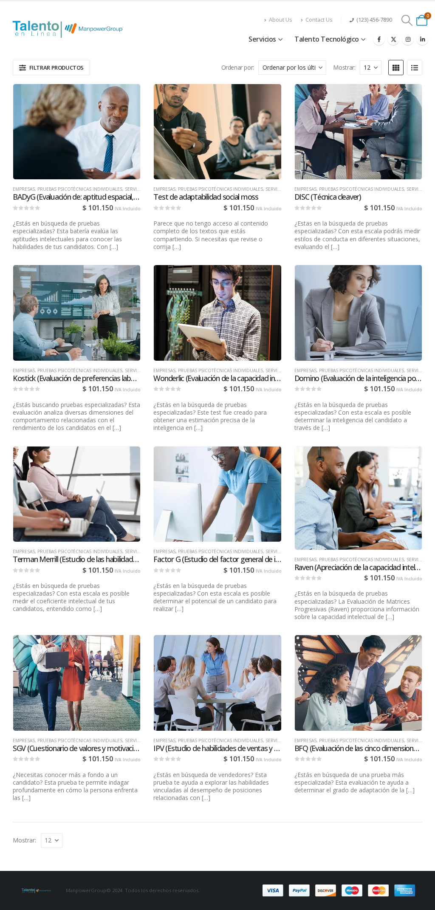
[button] (407, 20)
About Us (280, 19)
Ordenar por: (237, 67)
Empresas (24, 189)
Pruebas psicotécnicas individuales (79, 189)
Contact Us (319, 19)
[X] (393, 39)
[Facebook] (379, 39)
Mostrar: (344, 67)
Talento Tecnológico (326, 39)
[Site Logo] (70, 29)
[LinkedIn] (422, 39)
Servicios (262, 39)
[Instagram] (408, 39)
